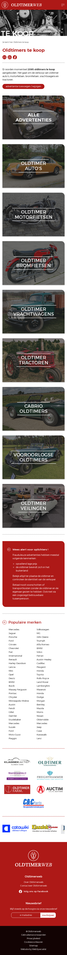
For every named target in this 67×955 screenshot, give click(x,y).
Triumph (41, 640)
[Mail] (4, 57)
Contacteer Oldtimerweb (33, 885)
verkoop (39, 72)
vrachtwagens (47, 76)
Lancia (12, 667)
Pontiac (13, 693)
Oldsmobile (42, 719)
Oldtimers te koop (21, 42)
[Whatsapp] (10, 57)
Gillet (11, 712)
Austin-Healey (44, 659)
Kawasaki (42, 734)
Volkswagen (43, 629)
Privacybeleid (33, 938)
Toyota (40, 674)
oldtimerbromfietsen (33, 263)
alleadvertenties (33, 117)
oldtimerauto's (33, 166)
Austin (12, 704)
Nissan (40, 715)
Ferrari (40, 655)
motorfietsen (17, 76)
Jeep (39, 727)
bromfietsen (32, 76)
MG (38, 633)
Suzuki (12, 727)
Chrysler (13, 697)
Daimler (13, 715)
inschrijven (48, 915)
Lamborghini (43, 685)
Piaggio (13, 738)
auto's (5, 76)
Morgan (41, 700)
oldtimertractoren (33, 360)
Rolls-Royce (43, 678)
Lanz (39, 738)
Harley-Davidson (17, 663)
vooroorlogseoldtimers (33, 457)
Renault (13, 659)
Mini (11, 670)
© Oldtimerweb (33, 931)
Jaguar (12, 633)
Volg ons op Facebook (36, 891)
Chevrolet (14, 648)
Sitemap (33, 945)
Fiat (11, 652)
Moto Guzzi (14, 734)
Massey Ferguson (18, 689)
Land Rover (42, 682)
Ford (11, 640)
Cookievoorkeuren (33, 942)
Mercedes (14, 629)
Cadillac (41, 663)
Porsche (13, 637)
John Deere (42, 637)
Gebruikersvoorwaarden (33, 935)
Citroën (12, 644)
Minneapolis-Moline (19, 700)
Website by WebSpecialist (33, 949)
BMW (40, 648)
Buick (12, 685)
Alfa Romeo (43, 644)
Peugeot (41, 667)
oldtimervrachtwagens (33, 311)
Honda (40, 670)
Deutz (12, 678)
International (15, 655)
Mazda (40, 708)
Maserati (41, 689)
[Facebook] (15, 57)
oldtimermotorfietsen (34, 214)
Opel (11, 674)
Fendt (12, 708)
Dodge (40, 697)
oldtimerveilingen (33, 505)
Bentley (41, 704)
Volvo (39, 652)
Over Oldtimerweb (33, 882)
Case (39, 731)
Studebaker (15, 719)
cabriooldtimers (33, 408)
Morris (40, 712)
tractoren (7, 79)
